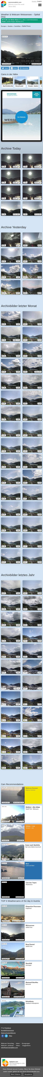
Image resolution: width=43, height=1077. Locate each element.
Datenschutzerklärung (8, 1033)
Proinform (7, 1028)
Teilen (15, 68)
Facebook (2, 1035)
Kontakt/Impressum (7, 1030)
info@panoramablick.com (9, 1047)
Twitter (6, 1035)
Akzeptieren (28, 1074)
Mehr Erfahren (15, 1074)
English (39, 1)
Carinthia (17, 26)
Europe (3, 26)
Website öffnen (21, 117)
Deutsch (34, 1)
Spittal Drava (26, 26)
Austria (10, 26)
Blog (10, 1036)
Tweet (6, 68)
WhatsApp (25, 68)
